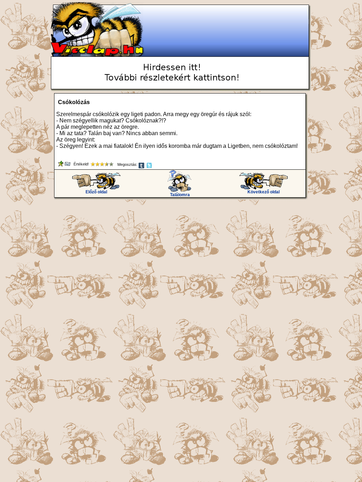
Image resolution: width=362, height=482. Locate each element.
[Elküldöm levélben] (68, 165)
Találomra (180, 194)
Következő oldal (263, 191)
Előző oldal (96, 191)
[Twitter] (149, 167)
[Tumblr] (142, 167)
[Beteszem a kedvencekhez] (61, 165)
